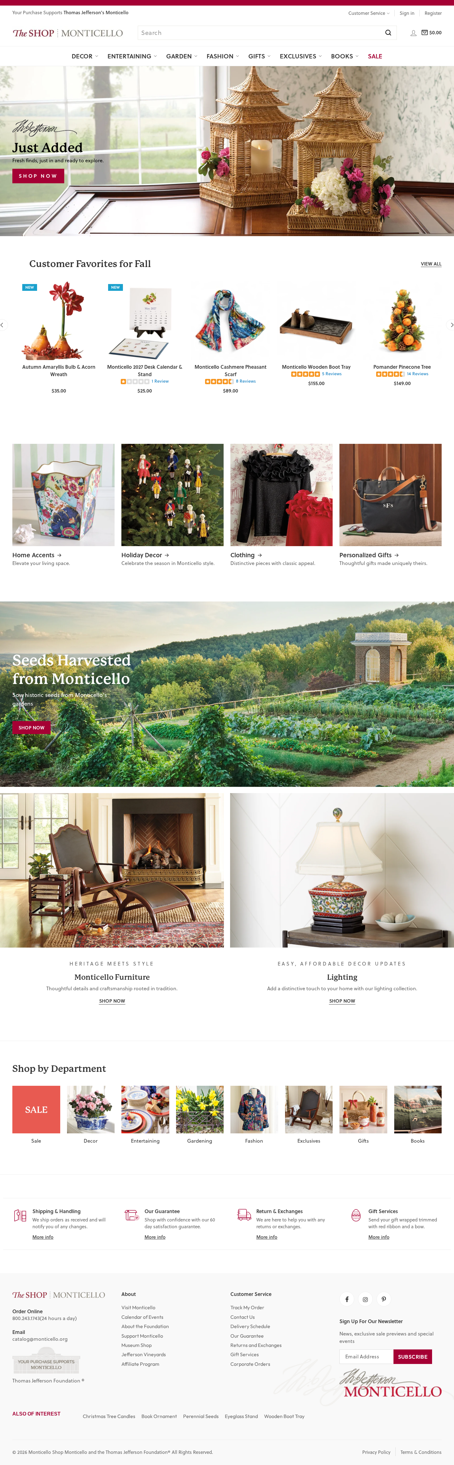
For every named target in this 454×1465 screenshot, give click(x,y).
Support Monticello (142, 1336)
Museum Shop (136, 1345)
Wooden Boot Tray (284, 1416)
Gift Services (244, 1354)
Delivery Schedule (250, 1326)
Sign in (407, 13)
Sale (375, 56)
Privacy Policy (376, 1452)
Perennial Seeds (201, 1416)
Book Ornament (159, 1416)
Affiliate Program (140, 1364)
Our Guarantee (247, 1336)
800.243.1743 (26, 1318)
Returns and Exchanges (256, 1345)
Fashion (220, 56)
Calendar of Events (142, 1317)
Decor (82, 56)
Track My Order (247, 1307)
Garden (179, 56)
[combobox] (267, 33)
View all (431, 264)
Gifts (256, 56)
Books (342, 56)
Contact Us (242, 1317)
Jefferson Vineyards (143, 1354)
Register (433, 13)
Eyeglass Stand (241, 1416)
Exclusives (298, 56)
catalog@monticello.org (40, 1338)
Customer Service (366, 13)
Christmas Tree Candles (109, 1416)
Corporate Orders (250, 1364)
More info (42, 1237)
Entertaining (129, 56)
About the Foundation (145, 1326)
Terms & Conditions (421, 1452)
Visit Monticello (138, 1307)
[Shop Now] (227, 694)
